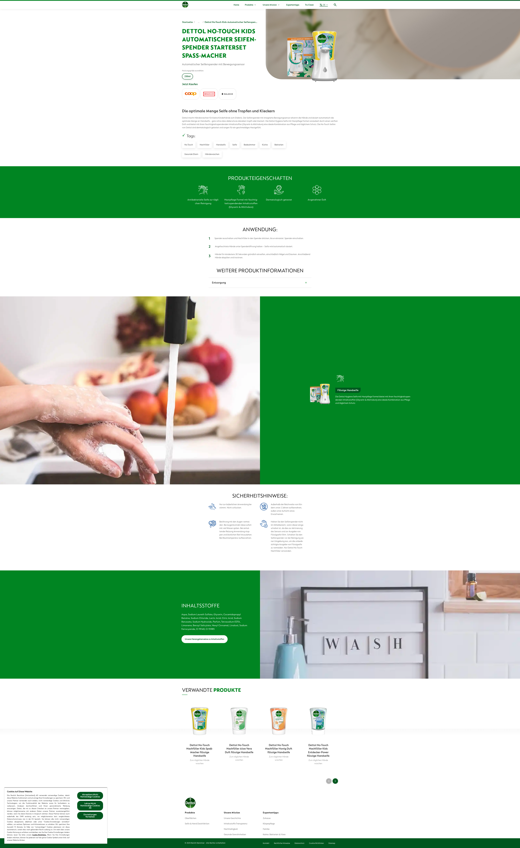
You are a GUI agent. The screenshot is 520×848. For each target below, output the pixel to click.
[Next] (335, 781)
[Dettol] (185, 5)
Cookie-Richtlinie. (39, 835)
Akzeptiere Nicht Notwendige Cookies (90, 795)
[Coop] (190, 94)
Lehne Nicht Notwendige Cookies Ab (90, 805)
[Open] (335, 5)
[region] (55, 815)
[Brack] (209, 94)
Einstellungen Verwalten (90, 815)
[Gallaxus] (227, 94)
